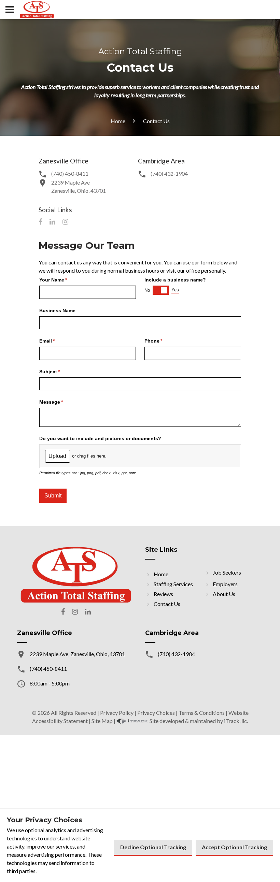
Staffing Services (173, 584)
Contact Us (167, 604)
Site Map (102, 721)
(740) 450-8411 (69, 173)
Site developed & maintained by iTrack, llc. (198, 721)
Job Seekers (227, 572)
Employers (225, 584)
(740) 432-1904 (169, 173)
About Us (224, 594)
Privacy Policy (117, 712)
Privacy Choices (156, 712)
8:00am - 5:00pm (50, 683)
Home (118, 121)
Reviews (163, 594)
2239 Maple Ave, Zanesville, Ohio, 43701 (77, 654)
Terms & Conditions (202, 712)
